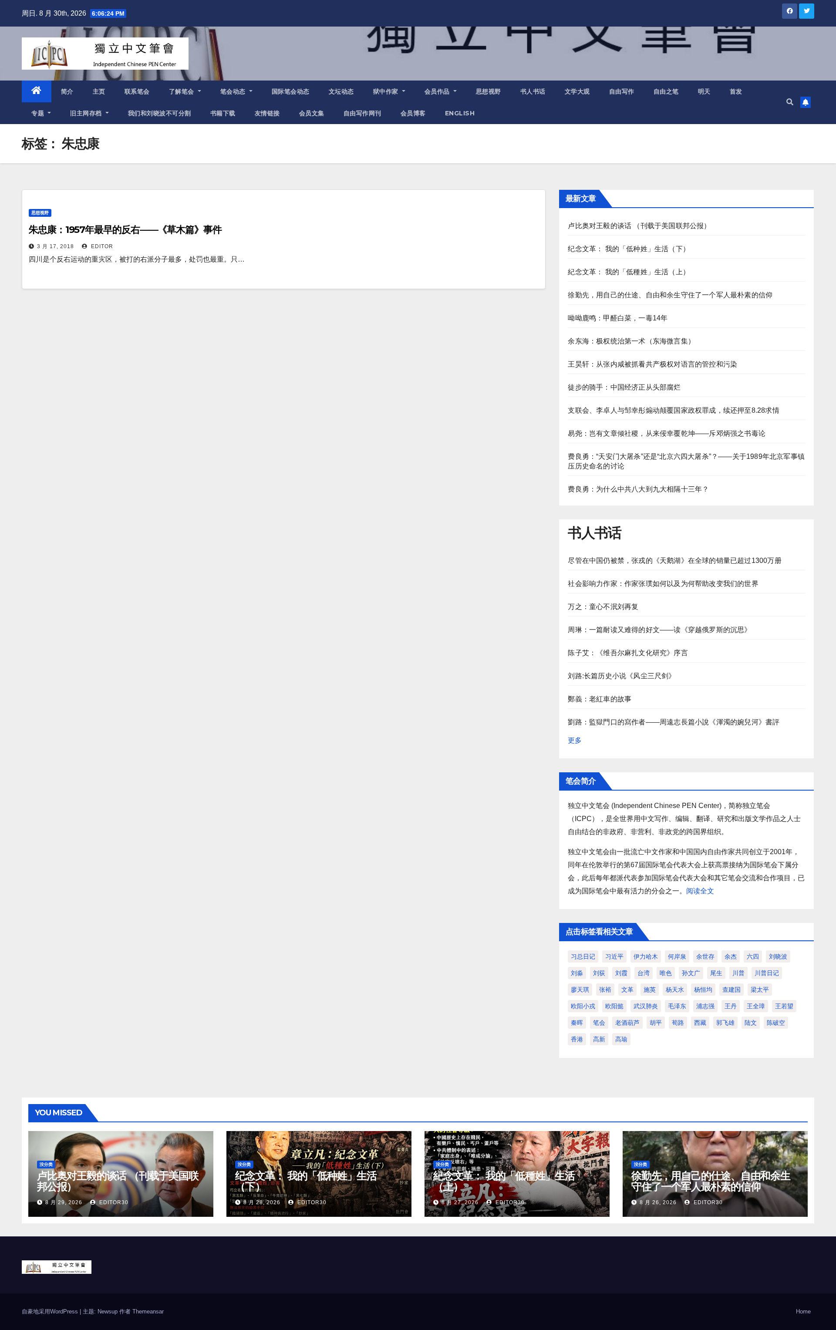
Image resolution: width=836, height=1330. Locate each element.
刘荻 (599, 973)
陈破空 (776, 1022)
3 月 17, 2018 (55, 246)
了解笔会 (182, 91)
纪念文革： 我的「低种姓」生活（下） (629, 249)
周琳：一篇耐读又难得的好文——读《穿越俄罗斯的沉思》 (659, 629)
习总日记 (583, 956)
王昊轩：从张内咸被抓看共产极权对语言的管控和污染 (652, 364)
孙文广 (691, 973)
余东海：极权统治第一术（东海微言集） (631, 341)
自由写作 (621, 91)
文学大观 (577, 91)
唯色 (666, 973)
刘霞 (621, 973)
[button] (789, 102)
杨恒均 (703, 989)
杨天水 (675, 989)
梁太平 (760, 989)
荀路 (678, 1022)
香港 (577, 1039)
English (460, 113)
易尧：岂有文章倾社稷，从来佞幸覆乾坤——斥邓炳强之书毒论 (666, 433)
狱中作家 (387, 91)
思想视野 (488, 91)
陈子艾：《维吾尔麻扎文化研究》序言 (628, 653)
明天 (704, 91)
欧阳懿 (614, 1006)
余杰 (731, 956)
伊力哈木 (646, 956)
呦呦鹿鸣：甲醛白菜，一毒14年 (617, 318)
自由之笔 (666, 91)
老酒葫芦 (627, 1022)
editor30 (113, 1202)
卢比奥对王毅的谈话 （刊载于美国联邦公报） (639, 225)
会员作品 (438, 91)
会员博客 (413, 113)
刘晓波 (778, 956)
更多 (575, 740)
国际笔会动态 (291, 91)
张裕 (605, 989)
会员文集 (311, 113)
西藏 (700, 1022)
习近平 (614, 956)
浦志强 (705, 1006)
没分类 (46, 1164)
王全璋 (756, 1006)
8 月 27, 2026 (460, 1202)
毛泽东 (677, 1006)
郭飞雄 (725, 1022)
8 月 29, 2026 (63, 1202)
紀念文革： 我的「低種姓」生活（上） (629, 272)
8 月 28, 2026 (261, 1202)
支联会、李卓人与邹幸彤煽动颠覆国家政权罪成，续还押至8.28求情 (673, 410)
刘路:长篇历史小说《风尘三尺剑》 (621, 676)
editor (101, 246)
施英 (650, 989)
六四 (753, 956)
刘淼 (577, 973)
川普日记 (767, 973)
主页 (99, 91)
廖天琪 (580, 989)
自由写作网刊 (362, 113)
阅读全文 (700, 891)
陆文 (751, 1022)
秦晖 (577, 1022)
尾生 (716, 973)
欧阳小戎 (583, 1006)
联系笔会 (137, 91)
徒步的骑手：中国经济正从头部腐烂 (624, 387)
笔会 (599, 1022)
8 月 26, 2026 (658, 1202)
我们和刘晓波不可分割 (159, 113)
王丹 (731, 1006)
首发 (736, 91)
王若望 (784, 1006)
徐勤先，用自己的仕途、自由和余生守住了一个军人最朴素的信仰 (670, 295)
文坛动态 (341, 91)
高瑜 (621, 1039)
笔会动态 (234, 91)
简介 (67, 91)
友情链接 (267, 113)
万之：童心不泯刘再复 (603, 606)
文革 (627, 989)
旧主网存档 (87, 113)
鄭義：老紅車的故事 (599, 699)
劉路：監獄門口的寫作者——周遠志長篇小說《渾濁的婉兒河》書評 (673, 722)
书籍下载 (223, 113)
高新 (599, 1039)
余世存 (705, 956)
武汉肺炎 (646, 1006)
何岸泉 (677, 956)
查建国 (731, 989)
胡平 (656, 1022)
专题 (38, 113)
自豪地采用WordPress (51, 1311)
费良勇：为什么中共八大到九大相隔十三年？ (638, 489)
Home (803, 1311)
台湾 (643, 973)
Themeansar (148, 1311)
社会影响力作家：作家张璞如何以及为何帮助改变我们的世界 (663, 583)
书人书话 (533, 91)
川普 (738, 973)
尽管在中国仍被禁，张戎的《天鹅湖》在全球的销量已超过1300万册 (674, 560)
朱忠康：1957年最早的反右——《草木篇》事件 (125, 230)
